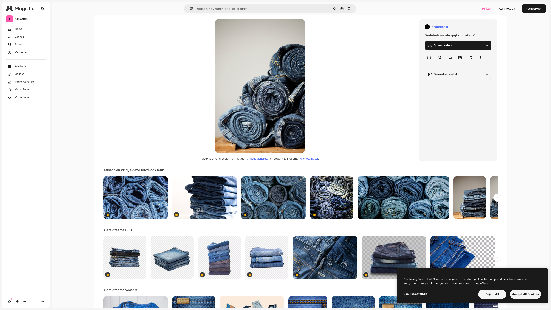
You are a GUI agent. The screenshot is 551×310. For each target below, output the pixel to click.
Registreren (533, 9)
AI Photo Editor (309, 158)
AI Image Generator (257, 158)
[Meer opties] (480, 57)
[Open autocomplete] (190, 8)
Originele (243, 27)
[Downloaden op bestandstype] (487, 45)
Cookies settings (415, 294)
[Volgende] (497, 197)
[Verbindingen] (9, 301)
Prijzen (487, 9)
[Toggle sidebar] (42, 8)
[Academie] (17, 301)
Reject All (492, 294)
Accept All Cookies (525, 294)
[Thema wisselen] (25, 301)
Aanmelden (507, 9)
